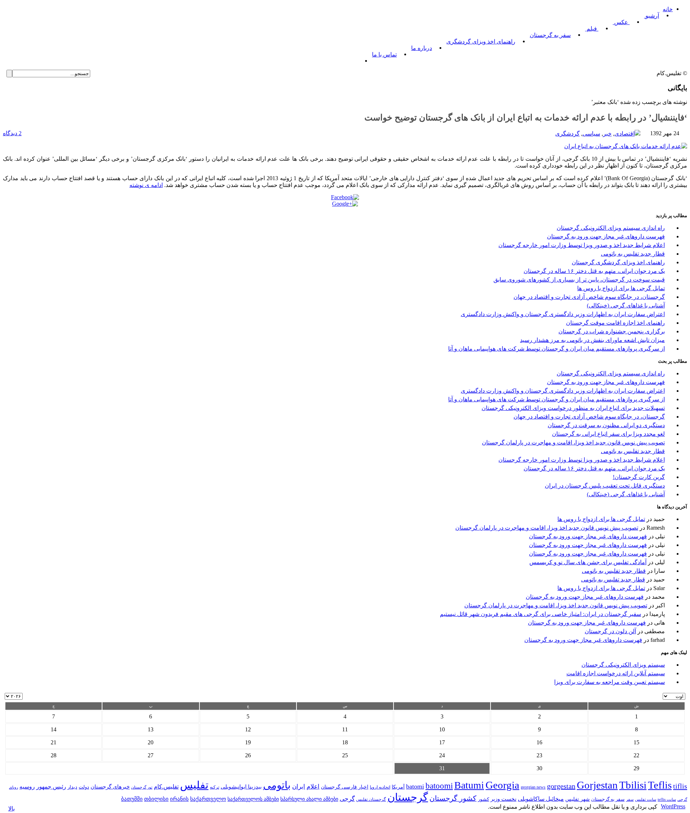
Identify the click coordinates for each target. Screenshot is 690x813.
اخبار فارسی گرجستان (344, 787)
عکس (621, 22)
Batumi (469, 785)
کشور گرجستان (453, 798)
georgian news (533, 787)
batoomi (439, 785)
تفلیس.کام (166, 786)
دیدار (72, 787)
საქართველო (208, 799)
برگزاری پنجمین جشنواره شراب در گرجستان (611, 331)
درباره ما (421, 48)
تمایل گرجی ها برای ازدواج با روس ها (621, 288)
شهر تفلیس (577, 799)
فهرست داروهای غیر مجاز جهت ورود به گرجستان (606, 236)
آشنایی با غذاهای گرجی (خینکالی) (626, 305)
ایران (298, 786)
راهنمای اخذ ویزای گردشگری (480, 41)
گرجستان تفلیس (371, 799)
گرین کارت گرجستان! (639, 477)
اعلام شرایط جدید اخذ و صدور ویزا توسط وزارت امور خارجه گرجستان (581, 245)
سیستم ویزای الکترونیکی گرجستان (623, 665)
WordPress (673, 806)
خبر (607, 134)
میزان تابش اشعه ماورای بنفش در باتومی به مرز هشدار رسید (592, 340)
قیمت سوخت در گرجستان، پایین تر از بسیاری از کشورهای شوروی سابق (579, 280)
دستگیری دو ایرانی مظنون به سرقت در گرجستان (606, 425)
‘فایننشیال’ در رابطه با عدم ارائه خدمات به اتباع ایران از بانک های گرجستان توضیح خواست (525, 117)
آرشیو (651, 16)
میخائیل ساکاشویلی (541, 799)
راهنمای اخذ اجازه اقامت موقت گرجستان (615, 323)
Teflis (660, 785)
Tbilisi (633, 785)
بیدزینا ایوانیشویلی (241, 787)
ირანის (179, 799)
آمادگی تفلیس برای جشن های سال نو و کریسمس (588, 562)
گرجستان (407, 797)
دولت (84, 787)
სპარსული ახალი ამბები (309, 799)
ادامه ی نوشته (146, 185)
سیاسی (591, 134)
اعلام (313, 786)
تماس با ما (384, 54)
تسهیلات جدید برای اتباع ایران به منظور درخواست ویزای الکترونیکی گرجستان (573, 408)
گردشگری (567, 134)
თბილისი (156, 799)
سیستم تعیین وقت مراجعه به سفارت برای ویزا (609, 682)
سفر (630, 799)
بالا (11, 808)
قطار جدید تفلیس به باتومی (633, 254)
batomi (415, 786)
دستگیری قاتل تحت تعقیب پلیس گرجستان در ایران (605, 486)
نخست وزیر (503, 799)
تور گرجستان (141, 787)
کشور (483, 799)
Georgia (502, 785)
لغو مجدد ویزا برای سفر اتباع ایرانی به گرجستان (608, 434)
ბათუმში (132, 799)
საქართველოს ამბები (253, 799)
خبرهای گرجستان (110, 787)
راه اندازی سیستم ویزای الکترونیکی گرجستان (611, 228)
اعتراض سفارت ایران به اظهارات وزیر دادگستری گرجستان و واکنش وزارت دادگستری (563, 314)
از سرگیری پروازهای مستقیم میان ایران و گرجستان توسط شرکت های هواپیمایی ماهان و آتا (556, 349)
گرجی (347, 798)
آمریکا (398, 787)
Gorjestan (597, 785)
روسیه (27, 787)
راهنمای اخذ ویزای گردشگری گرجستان (618, 262)
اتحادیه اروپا (380, 787)
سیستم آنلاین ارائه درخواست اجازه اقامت (615, 673)
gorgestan (561, 786)
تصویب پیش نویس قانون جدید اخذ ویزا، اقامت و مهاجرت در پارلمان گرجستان (573, 442)
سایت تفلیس (645, 799)
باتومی (277, 785)
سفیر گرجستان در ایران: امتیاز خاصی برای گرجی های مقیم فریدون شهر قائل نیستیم (540, 614)
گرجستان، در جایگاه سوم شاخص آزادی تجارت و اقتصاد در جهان (589, 297)
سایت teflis (667, 799)
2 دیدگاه (12, 133)
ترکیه (214, 787)
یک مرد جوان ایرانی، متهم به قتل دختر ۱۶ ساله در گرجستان (594, 271)
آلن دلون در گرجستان (610, 631)
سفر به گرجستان (550, 35)
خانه (668, 9)
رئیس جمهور (51, 787)
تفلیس (194, 785)
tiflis (680, 786)
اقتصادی (625, 134)
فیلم (591, 29)
